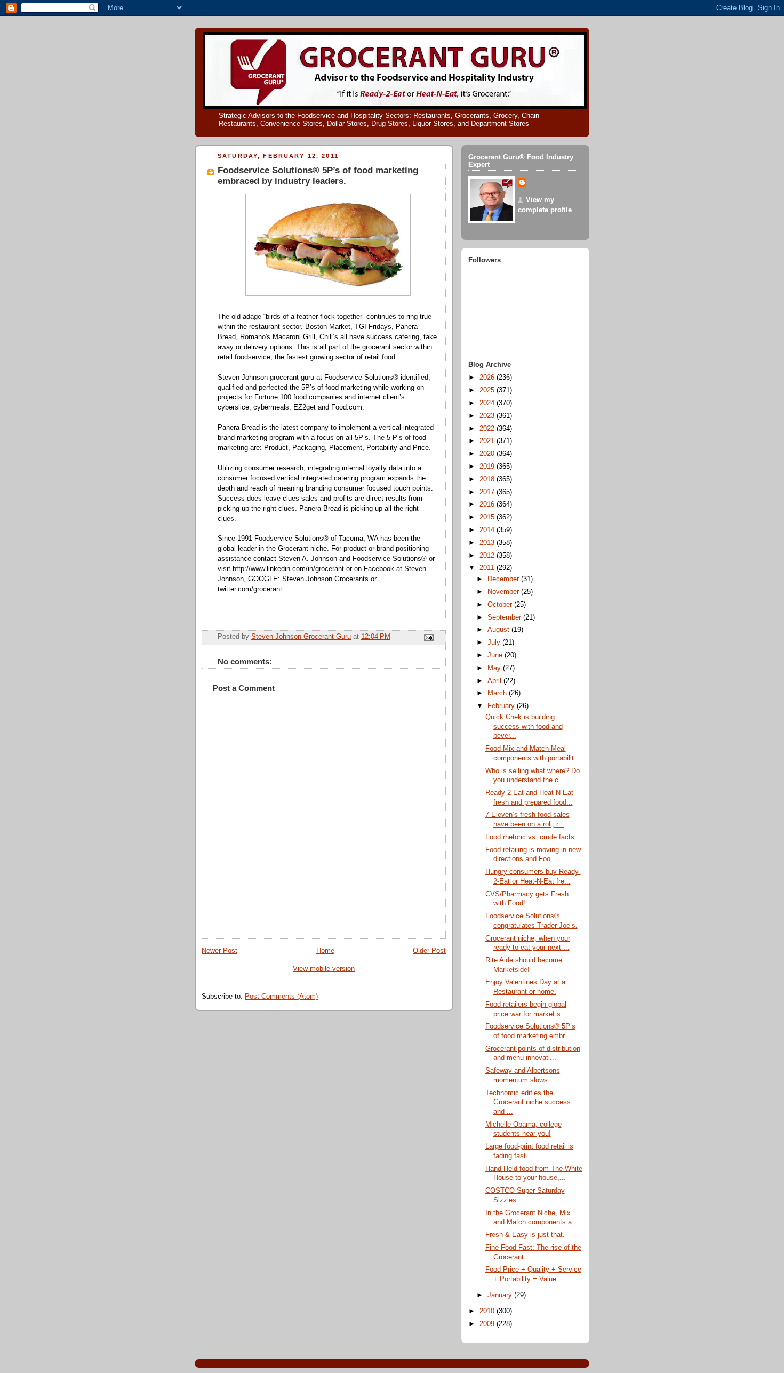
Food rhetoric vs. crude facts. (531, 837)
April (495, 681)
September (505, 617)
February (502, 706)
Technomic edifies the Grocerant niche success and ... (528, 1102)
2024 (488, 403)
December (504, 579)
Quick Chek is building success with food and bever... (524, 726)
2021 (488, 441)
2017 (488, 492)
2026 (488, 377)
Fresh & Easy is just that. (525, 1235)
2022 (488, 428)
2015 (488, 517)
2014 (488, 530)
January (500, 1295)
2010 (488, 1311)
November (504, 592)
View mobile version (324, 969)
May (495, 668)
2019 (488, 466)
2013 (488, 543)
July (494, 642)
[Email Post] (428, 637)
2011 (488, 568)
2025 (488, 390)
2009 (488, 1324)
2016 (488, 504)
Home (325, 950)
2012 (488, 555)
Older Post (429, 950)
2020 (488, 453)
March (498, 693)
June (496, 655)
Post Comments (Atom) (281, 996)
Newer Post (219, 950)
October (500, 604)
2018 (488, 479)
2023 (488, 416)
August (499, 629)
